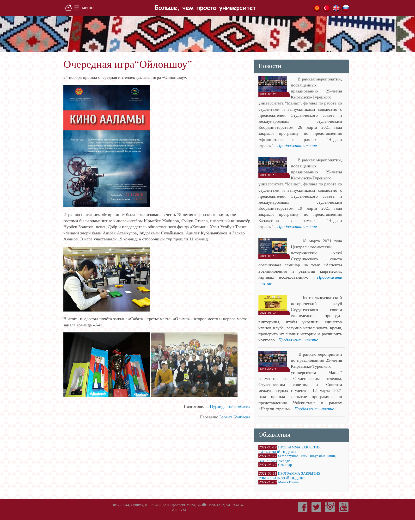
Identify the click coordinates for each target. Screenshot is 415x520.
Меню (87, 8)
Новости (269, 65)
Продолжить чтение (297, 145)
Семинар (285, 465)
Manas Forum (288, 482)
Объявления (274, 434)
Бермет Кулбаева (234, 417)
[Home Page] (68, 7)
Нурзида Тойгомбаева (230, 406)
